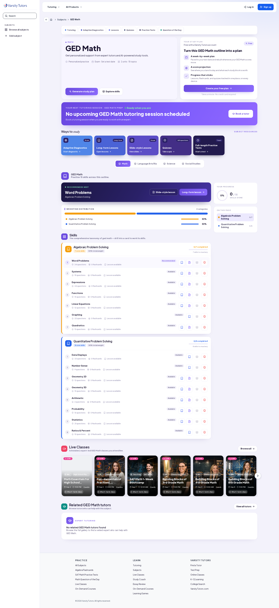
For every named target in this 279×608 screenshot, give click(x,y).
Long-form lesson (191, 192)
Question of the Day (172, 30)
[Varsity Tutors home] (15, 6)
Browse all (246, 448)
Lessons (115, 30)
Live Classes (81, 584)
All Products (72, 7)
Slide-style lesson (165, 192)
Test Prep (195, 570)
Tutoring (51, 7)
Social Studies (192, 163)
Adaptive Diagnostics (93, 30)
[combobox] (22, 15)
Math (125, 163)
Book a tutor (242, 113)
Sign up (267, 7)
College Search (197, 584)
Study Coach (139, 579)
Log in (250, 7)
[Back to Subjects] (46, 19)
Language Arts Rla (147, 163)
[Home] (51, 19)
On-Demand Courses (85, 588)
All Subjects (80, 565)
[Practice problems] (204, 262)
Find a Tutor (196, 565)
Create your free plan (217, 88)
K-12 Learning (196, 579)
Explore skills (113, 91)
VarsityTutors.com (199, 588)
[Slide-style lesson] (189, 262)
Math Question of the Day (87, 579)
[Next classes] (258, 476)
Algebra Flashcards (84, 570)
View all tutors (243, 506)
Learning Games (140, 593)
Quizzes (130, 30)
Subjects (61, 19)
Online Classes (197, 574)
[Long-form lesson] (182, 262)
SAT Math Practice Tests (86, 574)
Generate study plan (83, 91)
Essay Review (139, 584)
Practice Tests (148, 30)
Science (171, 163)
